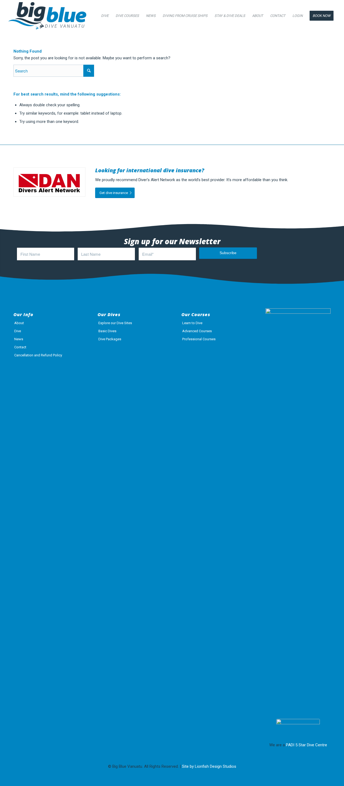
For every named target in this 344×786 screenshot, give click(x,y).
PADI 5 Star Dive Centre (306, 745)
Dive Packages (109, 339)
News (18, 339)
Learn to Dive (192, 323)
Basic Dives (107, 331)
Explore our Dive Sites (115, 323)
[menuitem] (105, 16)
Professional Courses (199, 339)
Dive (17, 331)
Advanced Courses (197, 331)
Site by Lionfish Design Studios (209, 766)
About (19, 323)
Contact (20, 347)
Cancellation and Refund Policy (38, 355)
